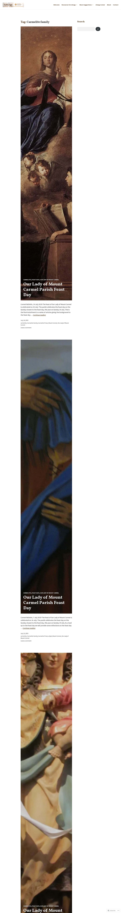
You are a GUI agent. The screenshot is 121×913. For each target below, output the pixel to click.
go (98, 29)
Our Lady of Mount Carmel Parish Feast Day (44, 289)
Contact (115, 5)
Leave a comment (26, 327)
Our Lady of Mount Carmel (49, 280)
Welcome (57, 5)
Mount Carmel (52, 323)
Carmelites (27, 280)
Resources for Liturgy (69, 5)
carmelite (24, 323)
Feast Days (36, 280)
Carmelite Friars (43, 323)
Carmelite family (32, 323)
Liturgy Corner (100, 5)
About (109, 5)
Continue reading (39, 315)
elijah (50, 636)
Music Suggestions (86, 5)
